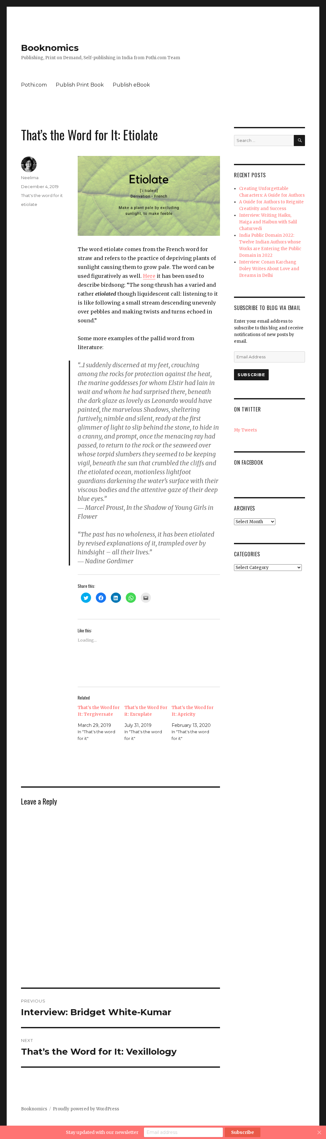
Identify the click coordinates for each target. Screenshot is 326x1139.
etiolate (29, 204)
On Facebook (248, 462)
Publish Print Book (80, 85)
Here (149, 276)
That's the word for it (42, 195)
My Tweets (245, 430)
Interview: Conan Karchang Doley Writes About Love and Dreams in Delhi (269, 268)
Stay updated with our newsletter (102, 1132)
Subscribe (251, 374)
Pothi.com (34, 85)
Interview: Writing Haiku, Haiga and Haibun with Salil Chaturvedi (268, 222)
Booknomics (50, 47)
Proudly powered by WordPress (86, 1109)
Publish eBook (131, 85)
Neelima (30, 177)
